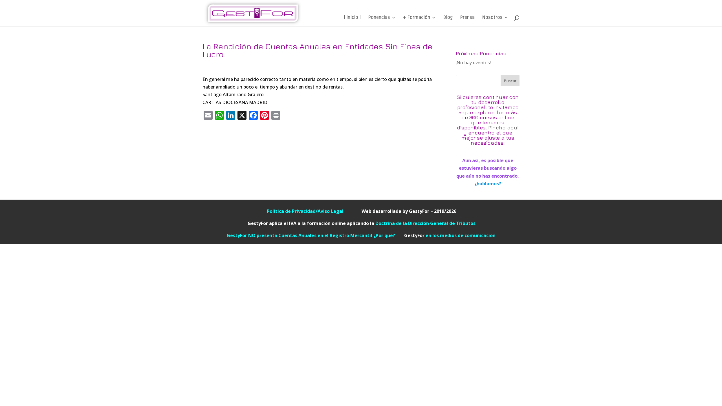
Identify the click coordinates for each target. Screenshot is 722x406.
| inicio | (352, 18)
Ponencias (379, 18)
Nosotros (492, 18)
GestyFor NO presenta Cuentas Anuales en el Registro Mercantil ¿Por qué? (315, 235)
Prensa (467, 18)
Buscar (510, 80)
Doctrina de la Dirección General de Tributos (425, 223)
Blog (448, 18)
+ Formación (416, 18)
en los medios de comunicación (450, 235)
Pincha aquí (503, 128)
